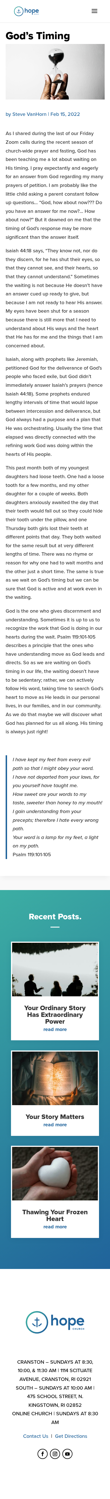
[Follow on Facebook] (43, 1454)
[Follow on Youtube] (67, 1454)
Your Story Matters (55, 1117)
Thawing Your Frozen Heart (55, 1215)
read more (55, 1029)
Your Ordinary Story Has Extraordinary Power (55, 1015)
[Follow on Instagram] (55, 1454)
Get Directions (71, 1436)
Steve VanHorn (29, 114)
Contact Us (35, 1436)
